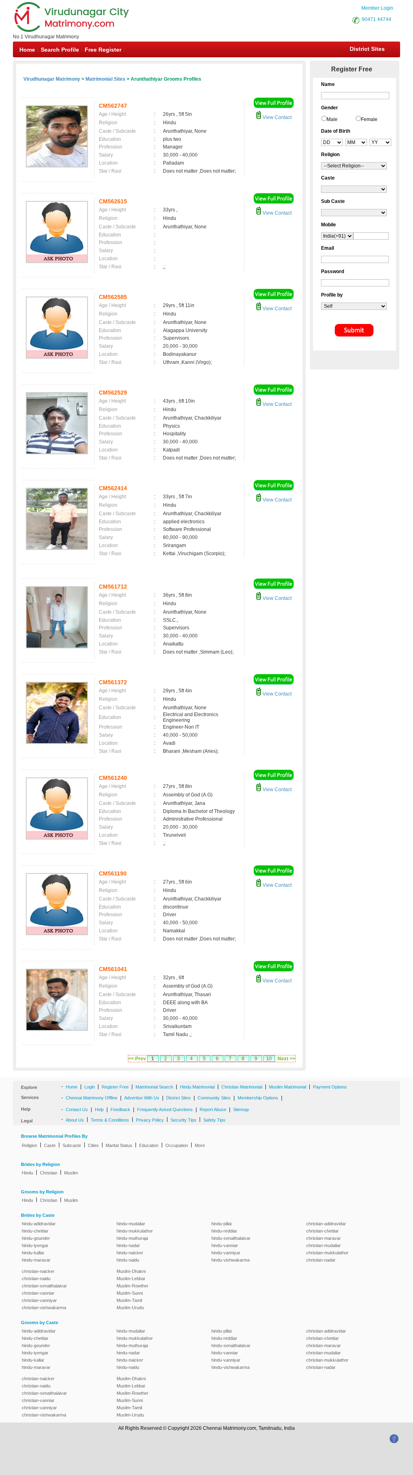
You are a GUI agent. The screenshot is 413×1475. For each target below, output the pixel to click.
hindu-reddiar (224, 1230)
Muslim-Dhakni (131, 1271)
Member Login (377, 8)
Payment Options (330, 1086)
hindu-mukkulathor (135, 1230)
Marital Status (119, 1145)
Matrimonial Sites (105, 79)
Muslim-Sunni (130, 1293)
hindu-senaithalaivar (230, 1238)
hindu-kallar (33, 1252)
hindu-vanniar (224, 1245)
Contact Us (77, 1109)
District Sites (367, 49)
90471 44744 (376, 19)
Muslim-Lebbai (131, 1278)
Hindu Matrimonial (197, 1086)
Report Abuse (213, 1109)
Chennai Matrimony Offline (91, 1097)
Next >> (286, 1058)
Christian (48, 1172)
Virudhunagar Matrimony (51, 79)
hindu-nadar (128, 1245)
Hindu (27, 1172)
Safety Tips (214, 1120)
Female (369, 119)
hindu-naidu (128, 1260)
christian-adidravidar (326, 1223)
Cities (93, 1145)
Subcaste (72, 1145)
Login (89, 1086)
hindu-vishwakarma (230, 1260)
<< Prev (137, 1058)
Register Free (115, 1086)
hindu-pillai (221, 1223)
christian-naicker (38, 1271)
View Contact (276, 117)
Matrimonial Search (154, 1086)
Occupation (176, 1145)
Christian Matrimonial (241, 1086)
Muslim (71, 1172)
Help (99, 1109)
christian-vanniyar (39, 1300)
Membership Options (258, 1097)
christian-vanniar (38, 1293)
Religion (29, 1145)
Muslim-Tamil (129, 1300)
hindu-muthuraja (132, 1238)
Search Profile (60, 49)
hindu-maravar (36, 1260)
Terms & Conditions (110, 1120)
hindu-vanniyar (225, 1252)
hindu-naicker (130, 1252)
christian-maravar (323, 1238)
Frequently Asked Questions (165, 1109)
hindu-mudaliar (131, 1223)
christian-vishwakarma (44, 1307)
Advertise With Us (141, 1097)
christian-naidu (36, 1278)
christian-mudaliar (323, 1245)
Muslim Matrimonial (287, 1086)
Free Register (103, 49)
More (200, 1145)
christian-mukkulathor (327, 1252)
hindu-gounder (36, 1238)
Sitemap (241, 1109)
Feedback (120, 1109)
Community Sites (214, 1097)
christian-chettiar (322, 1230)
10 (269, 1058)
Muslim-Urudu (130, 1307)
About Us (75, 1120)
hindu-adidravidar (39, 1223)
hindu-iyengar (35, 1245)
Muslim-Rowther (132, 1285)
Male (332, 119)
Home (27, 49)
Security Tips (183, 1120)
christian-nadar (321, 1260)
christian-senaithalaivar (44, 1285)
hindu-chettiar (35, 1230)
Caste (50, 1145)
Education (149, 1145)
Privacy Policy (150, 1120)
